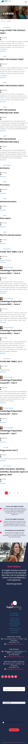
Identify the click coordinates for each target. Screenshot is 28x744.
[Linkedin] (9, 676)
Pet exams (5, 185)
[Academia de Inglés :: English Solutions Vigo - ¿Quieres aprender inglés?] (6, 1)
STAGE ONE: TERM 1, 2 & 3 (11, 361)
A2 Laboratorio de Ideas (14, 742)
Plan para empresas (14, 624)
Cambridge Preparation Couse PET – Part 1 (11, 432)
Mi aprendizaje (14, 625)
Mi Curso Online (15, 630)
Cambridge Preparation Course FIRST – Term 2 (11, 303)
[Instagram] (12, 676)
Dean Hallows (7, 27)
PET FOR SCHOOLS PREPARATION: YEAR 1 (9, 111)
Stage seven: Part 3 (9, 450)
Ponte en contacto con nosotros (14, 689)
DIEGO (5, 56)
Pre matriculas (14, 613)
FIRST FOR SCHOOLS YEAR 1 (12, 59)
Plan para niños (15, 618)
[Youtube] (15, 676)
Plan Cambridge (14, 622)
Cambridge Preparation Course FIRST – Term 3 (11, 271)
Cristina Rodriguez (8, 267)
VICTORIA (5, 447)
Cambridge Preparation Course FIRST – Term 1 (11, 332)
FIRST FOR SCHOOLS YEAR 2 (12, 85)
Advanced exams (8, 201)
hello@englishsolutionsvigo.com (15, 644)
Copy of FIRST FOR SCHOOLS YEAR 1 (12, 31)
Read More (3, 51)
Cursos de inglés (14, 615)
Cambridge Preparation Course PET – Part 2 (11, 412)
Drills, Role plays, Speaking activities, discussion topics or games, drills (14, 472)
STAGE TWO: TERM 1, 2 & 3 (11, 252)
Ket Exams (5, 168)
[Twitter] (6, 676)
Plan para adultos (15, 620)
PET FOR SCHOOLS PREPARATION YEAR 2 (9, 140)
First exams (5, 218)
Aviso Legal (23, 742)
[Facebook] (2, 676)
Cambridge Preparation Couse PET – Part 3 (11, 381)
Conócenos (14, 632)
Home (2, 21)
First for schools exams (10, 235)
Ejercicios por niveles (14, 628)
